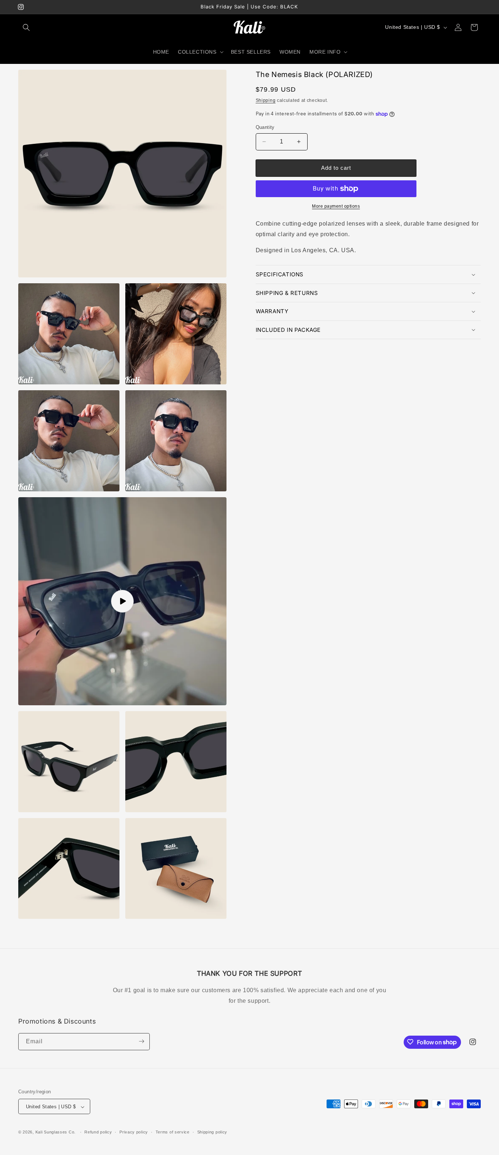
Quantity (265, 127)
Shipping (266, 100)
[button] (26, 27)
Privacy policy (133, 1132)
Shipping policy (212, 1132)
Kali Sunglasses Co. (55, 1132)
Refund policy (98, 1132)
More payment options (336, 206)
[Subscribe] (141, 1041)
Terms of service (173, 1132)
